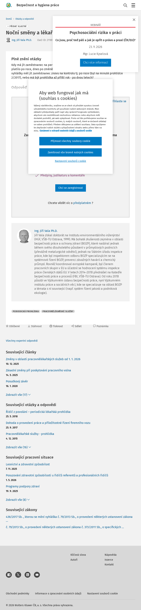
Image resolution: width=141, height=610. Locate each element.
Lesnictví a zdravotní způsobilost (28, 464)
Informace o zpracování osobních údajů (58, 593)
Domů (9, 19)
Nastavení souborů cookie (102, 593)
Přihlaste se (118, 101)
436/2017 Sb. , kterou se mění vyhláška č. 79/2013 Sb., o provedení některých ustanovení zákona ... (69, 518)
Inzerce (109, 559)
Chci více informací (95, 62)
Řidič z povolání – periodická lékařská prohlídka (38, 412)
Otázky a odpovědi (24, 19)
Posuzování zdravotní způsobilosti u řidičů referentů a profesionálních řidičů (57, 475)
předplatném (82, 203)
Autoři (73, 559)
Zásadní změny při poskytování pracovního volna (38, 370)
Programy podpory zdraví (23, 486)
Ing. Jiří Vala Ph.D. (22, 40)
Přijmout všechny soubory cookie (70, 141)
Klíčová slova (78, 554)
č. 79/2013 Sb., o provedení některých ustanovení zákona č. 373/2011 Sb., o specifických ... (65, 527)
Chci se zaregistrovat (70, 187)
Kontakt (109, 564)
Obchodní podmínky (17, 593)
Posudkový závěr (17, 381)
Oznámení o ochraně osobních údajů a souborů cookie (66, 130)
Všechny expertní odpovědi (22, 340)
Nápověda (111, 554)
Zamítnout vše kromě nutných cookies (70, 152)
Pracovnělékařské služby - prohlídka (30, 434)
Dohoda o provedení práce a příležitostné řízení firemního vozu (48, 423)
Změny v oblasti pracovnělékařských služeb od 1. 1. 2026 (43, 359)
